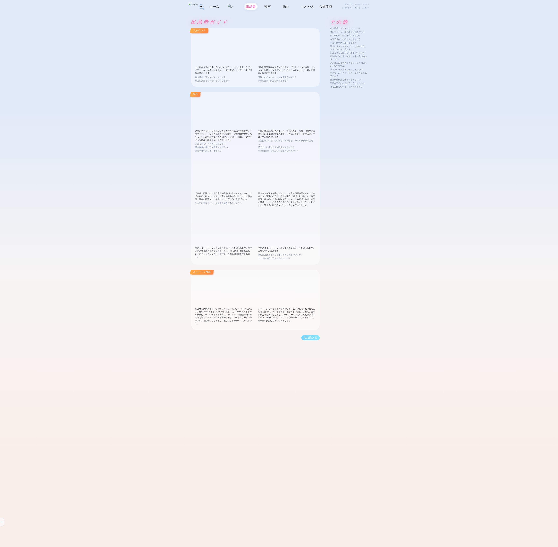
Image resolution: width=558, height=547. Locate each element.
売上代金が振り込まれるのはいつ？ (274, 258)
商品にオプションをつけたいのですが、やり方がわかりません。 (285, 142)
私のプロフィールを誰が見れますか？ (347, 32)
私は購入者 (310, 337)
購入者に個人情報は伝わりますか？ (346, 69)
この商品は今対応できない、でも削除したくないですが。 (348, 64)
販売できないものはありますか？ (210, 144)
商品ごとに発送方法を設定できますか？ (276, 147)
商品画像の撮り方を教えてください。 (212, 147)
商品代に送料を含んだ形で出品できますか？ (278, 151)
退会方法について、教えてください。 (347, 87)
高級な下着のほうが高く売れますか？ (347, 83)
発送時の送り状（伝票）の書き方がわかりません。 (348, 57)
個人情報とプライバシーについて (210, 77)
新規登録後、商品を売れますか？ (273, 81)
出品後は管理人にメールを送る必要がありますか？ (218, 203)
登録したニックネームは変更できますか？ (277, 77)
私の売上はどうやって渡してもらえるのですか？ (280, 255)
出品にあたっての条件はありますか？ (212, 81)
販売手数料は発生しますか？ (208, 151)
